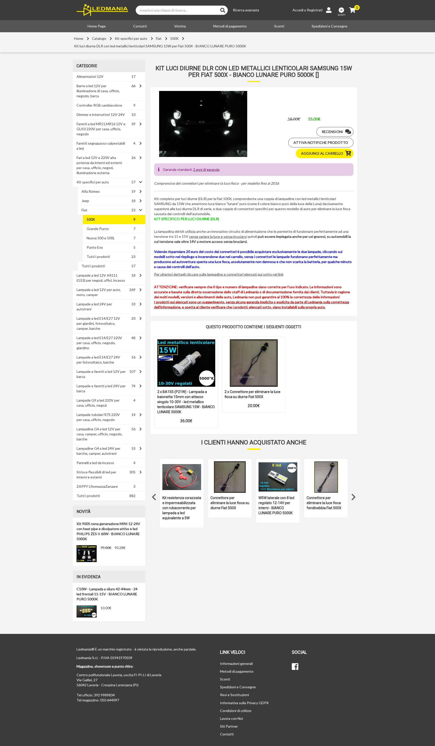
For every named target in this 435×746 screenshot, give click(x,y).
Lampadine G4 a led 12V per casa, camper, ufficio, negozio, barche (99, 434)
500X (174, 38)
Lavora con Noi (231, 718)
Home (78, 38)
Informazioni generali (236, 663)
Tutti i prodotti (98, 256)
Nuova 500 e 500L (101, 238)
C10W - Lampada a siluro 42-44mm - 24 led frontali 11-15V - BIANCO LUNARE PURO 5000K (107, 594)
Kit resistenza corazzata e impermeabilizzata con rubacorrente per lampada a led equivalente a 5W (181, 508)
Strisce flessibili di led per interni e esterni (96, 474)
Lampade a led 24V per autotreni (94, 306)
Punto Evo (95, 247)
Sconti (279, 26)
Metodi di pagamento (230, 26)
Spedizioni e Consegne (329, 26)
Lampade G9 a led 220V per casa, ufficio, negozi (98, 402)
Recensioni (332, 131)
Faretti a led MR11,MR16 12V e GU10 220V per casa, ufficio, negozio (101, 129)
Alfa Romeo (91, 191)
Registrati (314, 10)
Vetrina (180, 26)
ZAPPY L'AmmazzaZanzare (97, 486)
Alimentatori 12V (90, 76)
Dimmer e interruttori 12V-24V (101, 114)
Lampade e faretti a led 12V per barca (101, 374)
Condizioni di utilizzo (235, 710)
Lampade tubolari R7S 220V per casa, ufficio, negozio (98, 417)
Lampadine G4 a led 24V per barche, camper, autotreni (98, 451)
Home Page (97, 26)
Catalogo (99, 38)
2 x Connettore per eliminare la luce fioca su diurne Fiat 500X (252, 394)
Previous (154, 495)
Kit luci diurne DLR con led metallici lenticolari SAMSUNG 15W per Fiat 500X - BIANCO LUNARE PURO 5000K (160, 46)
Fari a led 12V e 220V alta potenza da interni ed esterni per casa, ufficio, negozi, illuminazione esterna (99, 165)
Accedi (298, 10)
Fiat (159, 38)
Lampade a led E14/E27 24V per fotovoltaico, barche (98, 359)
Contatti (140, 26)
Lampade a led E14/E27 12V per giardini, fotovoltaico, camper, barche (98, 323)
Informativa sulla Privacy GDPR (244, 703)
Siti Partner (229, 726)
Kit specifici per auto (131, 38)
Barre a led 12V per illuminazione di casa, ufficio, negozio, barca (98, 91)
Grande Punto (98, 228)
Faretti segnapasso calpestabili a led (101, 145)
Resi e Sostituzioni (234, 695)
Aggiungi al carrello (322, 153)
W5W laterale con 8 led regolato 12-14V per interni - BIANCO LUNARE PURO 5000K (276, 505)
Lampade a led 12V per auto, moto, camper (99, 292)
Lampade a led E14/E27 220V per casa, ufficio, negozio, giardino (99, 343)
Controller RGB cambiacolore (99, 105)
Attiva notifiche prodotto (321, 142)
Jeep (85, 201)
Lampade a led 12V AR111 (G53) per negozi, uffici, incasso (101, 277)
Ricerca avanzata (246, 10)
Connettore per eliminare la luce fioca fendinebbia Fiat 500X (324, 503)
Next (353, 495)
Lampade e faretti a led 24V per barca (101, 388)
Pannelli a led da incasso (95, 463)
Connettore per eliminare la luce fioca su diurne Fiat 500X (229, 503)
